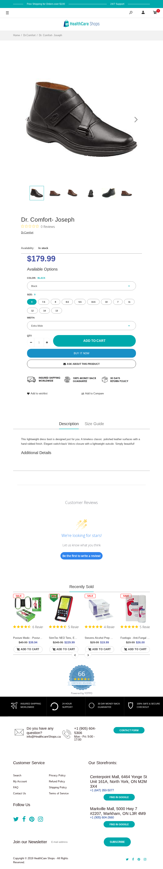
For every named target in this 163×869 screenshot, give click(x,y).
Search (17, 775)
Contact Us (19, 793)
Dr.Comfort (27, 232)
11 (129, 302)
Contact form (129, 730)
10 (106, 302)
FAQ (15, 787)
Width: (31, 317)
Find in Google (119, 797)
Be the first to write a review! (81, 556)
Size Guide (94, 424)
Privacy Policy (57, 775)
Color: (36, 278)
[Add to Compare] (37, 607)
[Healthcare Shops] (81, 24)
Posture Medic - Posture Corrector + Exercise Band (43, 637)
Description (69, 424)
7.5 (43, 302)
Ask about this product (83, 364)
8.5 (67, 302)
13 (56, 311)
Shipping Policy (58, 787)
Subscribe (117, 841)
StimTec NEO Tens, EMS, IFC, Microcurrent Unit (77, 637)
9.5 (80, 302)
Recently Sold (81, 586)
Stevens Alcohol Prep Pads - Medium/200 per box (113, 637)
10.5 (93, 302)
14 (44, 311)
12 (32, 311)
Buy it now (81, 353)
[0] (155, 13)
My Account (20, 781)
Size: (31, 294)
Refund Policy (57, 781)
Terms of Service (59, 793)
